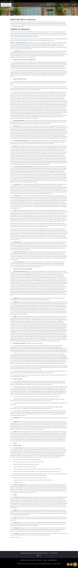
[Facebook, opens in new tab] (11, 1)
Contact (74, 4)
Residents (60, 4)
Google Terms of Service (44, 299)
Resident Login (73, 1)
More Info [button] (67, 4)
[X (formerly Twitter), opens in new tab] (13, 1)
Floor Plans (42, 4)
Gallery (55, 4)
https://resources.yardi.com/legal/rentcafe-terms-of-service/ (53, 23)
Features (49, 4)
